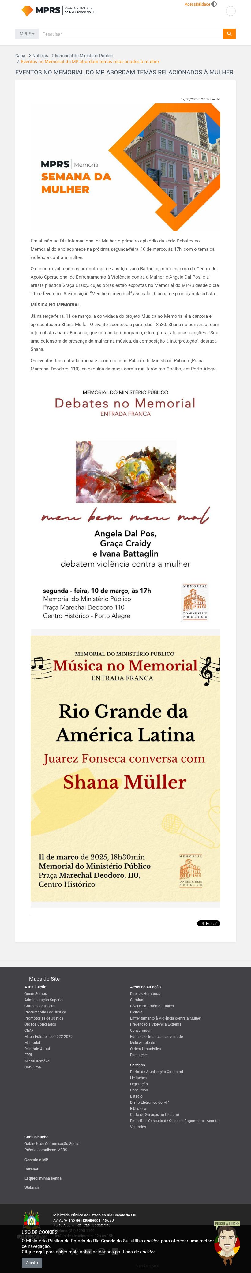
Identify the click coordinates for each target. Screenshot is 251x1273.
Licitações (138, 1078)
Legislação (139, 1084)
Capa (20, 55)
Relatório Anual (37, 1049)
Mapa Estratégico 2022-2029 (48, 1037)
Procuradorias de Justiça (45, 1012)
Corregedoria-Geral (39, 1006)
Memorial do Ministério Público (84, 55)
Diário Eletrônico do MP (149, 1102)
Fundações (139, 1055)
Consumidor (140, 1030)
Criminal (137, 1000)
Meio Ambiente (142, 1043)
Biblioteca (138, 1108)
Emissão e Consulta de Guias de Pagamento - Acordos (175, 1121)
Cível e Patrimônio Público (152, 1006)
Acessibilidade (197, 4)
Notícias (40, 55)
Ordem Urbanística (145, 1049)
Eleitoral (137, 1012)
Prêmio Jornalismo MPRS (45, 1150)
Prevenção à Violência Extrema (156, 1024)
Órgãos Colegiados (40, 1024)
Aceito (32, 1262)
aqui (41, 1252)
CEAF (29, 1030)
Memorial (32, 1043)
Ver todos (138, 1127)
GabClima (32, 1067)
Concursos (139, 1090)
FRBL (28, 1055)
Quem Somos (35, 994)
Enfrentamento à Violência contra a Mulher (165, 1018)
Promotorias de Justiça (43, 1018)
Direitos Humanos (145, 994)
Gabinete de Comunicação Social (51, 1144)
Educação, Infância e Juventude (156, 1037)
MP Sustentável (37, 1061)
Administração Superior (44, 1000)
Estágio (136, 1096)
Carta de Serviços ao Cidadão (154, 1115)
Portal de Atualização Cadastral (156, 1072)
